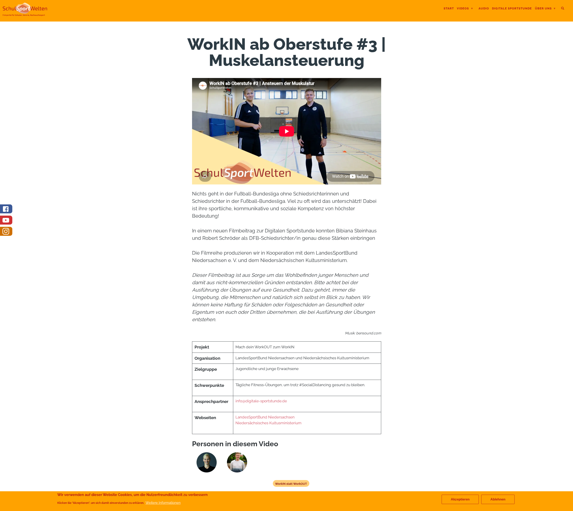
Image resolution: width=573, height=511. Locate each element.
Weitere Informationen (163, 503)
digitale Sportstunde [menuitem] (512, 8)
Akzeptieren (460, 499)
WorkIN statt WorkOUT (291, 483)
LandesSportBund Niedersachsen (265, 417)
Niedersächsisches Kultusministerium (268, 423)
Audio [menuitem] (484, 8)
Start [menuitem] (449, 8)
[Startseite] (25, 14)
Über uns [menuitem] (543, 9)
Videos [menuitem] (463, 9)
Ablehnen (497, 499)
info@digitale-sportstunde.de (261, 401)
